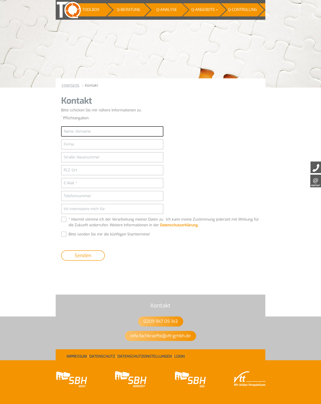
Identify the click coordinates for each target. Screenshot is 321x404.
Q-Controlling (242, 9)
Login (179, 356)
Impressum (77, 356)
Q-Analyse (166, 9)
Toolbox (90, 9)
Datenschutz (102, 356)
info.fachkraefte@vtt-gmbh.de (160, 336)
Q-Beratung (128, 9)
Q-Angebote (203, 9)
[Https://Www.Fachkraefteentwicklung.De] (66, 10)
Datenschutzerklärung (179, 225)
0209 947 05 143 (160, 321)
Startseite (70, 85)
